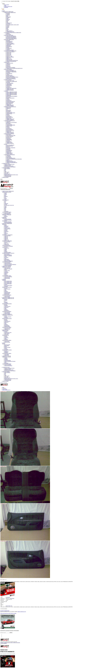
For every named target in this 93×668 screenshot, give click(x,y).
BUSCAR (11, 188)
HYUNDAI (8, 23)
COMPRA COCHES (7, 165)
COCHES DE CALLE (5, 163)
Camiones (5, 357)
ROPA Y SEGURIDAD (8, 69)
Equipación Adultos (7, 292)
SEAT (7, 21)
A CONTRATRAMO (7, 176)
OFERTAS (8, 33)
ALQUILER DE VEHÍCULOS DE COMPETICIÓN (12, 32)
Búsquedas (6, 216)
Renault (5, 194)
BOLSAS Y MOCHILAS (10, 76)
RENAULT (8, 15)
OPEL (7, 22)
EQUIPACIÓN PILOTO (10, 130)
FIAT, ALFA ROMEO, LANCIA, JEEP (12, 24)
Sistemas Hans (6, 259)
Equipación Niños (7, 293)
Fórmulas (5, 300)
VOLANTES (8, 64)
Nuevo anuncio (6, 4)
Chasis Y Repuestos (7, 288)
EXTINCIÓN (8, 66)
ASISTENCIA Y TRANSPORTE (9, 154)
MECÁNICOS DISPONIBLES (11, 37)
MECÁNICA (8, 138)
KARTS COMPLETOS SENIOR (11, 94)
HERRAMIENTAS (9, 160)
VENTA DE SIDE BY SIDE (10, 135)
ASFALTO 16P (8, 54)
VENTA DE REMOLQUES (10, 158)
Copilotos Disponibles (7, 219)
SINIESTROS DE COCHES (8, 369)
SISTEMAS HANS (9, 75)
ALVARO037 (8, 597)
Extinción (5, 251)
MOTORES (8, 40)
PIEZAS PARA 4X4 (5, 335)
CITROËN (8, 14)
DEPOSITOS (8, 45)
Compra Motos (6, 354)
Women (9, 605)
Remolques (6, 286)
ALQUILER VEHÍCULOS (6, 213)
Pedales (5, 250)
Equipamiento (6, 351)
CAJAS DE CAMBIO (9, 83)
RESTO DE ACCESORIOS (10, 67)
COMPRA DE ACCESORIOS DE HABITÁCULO (14, 68)
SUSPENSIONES (9, 46)
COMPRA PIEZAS (9, 153)
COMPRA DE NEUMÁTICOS (11, 61)
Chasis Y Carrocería (7, 306)
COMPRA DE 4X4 (9, 142)
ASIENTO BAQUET (9, 63)
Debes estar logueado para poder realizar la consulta (8, 613)
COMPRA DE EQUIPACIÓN (11, 78)
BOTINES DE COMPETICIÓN (11, 71)
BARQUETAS (8, 107)
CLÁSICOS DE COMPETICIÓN (11, 81)
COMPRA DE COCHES (10, 31)
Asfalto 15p (6, 237)
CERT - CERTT (6, 172)
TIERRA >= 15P (8, 58)
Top (11, 605)
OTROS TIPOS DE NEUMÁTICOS (12, 60)
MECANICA (8, 97)
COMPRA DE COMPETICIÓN (11, 88)
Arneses (5, 248)
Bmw (5, 195)
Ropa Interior (6, 257)
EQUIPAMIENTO (9, 150)
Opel (5, 202)
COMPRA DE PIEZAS (10, 90)
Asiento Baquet (6, 247)
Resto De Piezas (6, 294)
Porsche (5, 198)
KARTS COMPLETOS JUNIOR (11, 93)
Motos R (5, 346)
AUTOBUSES (8, 156)
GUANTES (8, 72)
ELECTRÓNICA (9, 42)
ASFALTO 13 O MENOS (10, 51)
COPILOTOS (4, 218)
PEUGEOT (8, 13)
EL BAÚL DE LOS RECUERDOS (9, 166)
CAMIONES (8, 155)
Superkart (5, 284)
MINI (7, 28)
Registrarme (6, 7)
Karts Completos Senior (8, 283)
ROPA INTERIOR (9, 73)
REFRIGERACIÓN (9, 41)
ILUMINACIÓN (9, 48)
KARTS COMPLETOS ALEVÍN (11, 91)
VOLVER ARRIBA (3, 643)
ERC (5, 170)
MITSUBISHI (8, 16)
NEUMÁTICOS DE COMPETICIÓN (10, 50)
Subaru (5, 200)
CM (6, 109)
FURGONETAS (8, 157)
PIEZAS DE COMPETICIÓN (9, 39)
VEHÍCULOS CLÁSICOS (6, 266)
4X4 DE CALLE (9, 137)
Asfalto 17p (6, 239)
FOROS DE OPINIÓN (6, 167)
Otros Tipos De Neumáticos (8, 246)
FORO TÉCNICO (7, 173)
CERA (5, 171)
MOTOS (5, 144)
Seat (5, 201)
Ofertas (5, 215)
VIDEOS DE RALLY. (7, 175)
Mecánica (5, 304)
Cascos (5, 258)
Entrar (5, 5)
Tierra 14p (5, 242)
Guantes (5, 256)
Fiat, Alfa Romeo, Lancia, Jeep (9, 205)
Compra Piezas (6, 355)
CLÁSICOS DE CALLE (10, 80)
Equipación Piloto (7, 326)
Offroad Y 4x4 (6, 244)
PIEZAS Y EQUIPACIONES (7, 287)
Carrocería (5, 229)
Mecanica (5, 319)
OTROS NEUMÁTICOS (6, 245)
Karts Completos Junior (7, 282)
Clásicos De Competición (8, 268)
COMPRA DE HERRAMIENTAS (11, 162)
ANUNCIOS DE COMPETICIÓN (7, 11)
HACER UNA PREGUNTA (4, 610)
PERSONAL (4, 217)
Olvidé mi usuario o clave (8, 6)
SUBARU (7, 17)
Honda (5, 207)
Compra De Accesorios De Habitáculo (10, 264)
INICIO (3, 10)
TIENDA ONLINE (5, 177)
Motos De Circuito (7, 344)
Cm (4, 301)
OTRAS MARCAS (9, 30)
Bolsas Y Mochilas (7, 260)
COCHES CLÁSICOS (7, 79)
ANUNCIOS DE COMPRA (6, 212)
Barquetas (5, 299)
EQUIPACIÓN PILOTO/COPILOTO (8, 253)
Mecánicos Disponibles (7, 221)
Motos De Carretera (7, 347)
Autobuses (6, 358)
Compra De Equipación (8, 265)
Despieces (5, 350)
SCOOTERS (8, 148)
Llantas (5, 290)
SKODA (7, 20)
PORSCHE (8, 19)
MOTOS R (8, 146)
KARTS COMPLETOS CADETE (11, 92)
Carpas (5, 362)
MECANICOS (4, 220)
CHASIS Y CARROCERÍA (10, 112)
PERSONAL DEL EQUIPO (8, 35)
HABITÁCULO (6, 62)
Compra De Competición (8, 276)
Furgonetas (6, 359)
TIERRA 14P (8, 57)
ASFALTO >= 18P (9, 56)
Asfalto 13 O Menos (7, 235)
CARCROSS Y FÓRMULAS (7, 314)
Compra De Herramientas (8, 365)
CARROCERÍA (8, 44)
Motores (5, 225)
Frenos (5, 232)
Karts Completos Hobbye (8, 285)
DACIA (7, 29)
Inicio (3, 387)
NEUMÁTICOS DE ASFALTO (7, 234)
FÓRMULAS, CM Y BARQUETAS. (10, 106)
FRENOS (7, 47)
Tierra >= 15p (6, 243)
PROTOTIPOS (8, 110)
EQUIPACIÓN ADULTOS (10, 101)
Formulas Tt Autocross (7, 316)
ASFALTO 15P (8, 53)
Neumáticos (6, 291)
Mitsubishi (5, 196)
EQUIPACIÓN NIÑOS (10, 102)
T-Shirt (7, 605)
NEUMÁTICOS (8, 87)
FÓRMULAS (8, 108)
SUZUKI (7, 26)
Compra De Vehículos (7, 364)
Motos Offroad (6, 345)
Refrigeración (6, 226)
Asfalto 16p (6, 238)
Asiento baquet (12, 598)
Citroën (5, 193)
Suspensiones (6, 231)
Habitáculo (6, 273)
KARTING (4, 279)
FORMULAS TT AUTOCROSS (11, 122)
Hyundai (5, 204)
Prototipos (5, 331)
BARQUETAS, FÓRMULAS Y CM (8, 297)
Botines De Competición (8, 255)
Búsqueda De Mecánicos (8, 222)
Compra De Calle (7, 277)
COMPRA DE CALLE (10, 89)
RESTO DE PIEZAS (9, 103)
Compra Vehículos (7, 312)
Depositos (5, 230)
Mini (5, 208)
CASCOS (7, 74)
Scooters (5, 348)
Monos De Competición (8, 254)
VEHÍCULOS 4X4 (5, 330)
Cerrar (3, 3)
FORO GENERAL (7, 168)
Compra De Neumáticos (8, 263)
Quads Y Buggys (6, 333)
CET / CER (6, 376)
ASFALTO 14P (8, 52)
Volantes (5, 249)
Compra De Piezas (7, 262)
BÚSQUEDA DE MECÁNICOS (11, 38)
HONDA (7, 27)
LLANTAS (8, 49)
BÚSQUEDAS (8, 34)
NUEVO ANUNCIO (3, 382)
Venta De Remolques (7, 360)
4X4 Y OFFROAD (5, 329)
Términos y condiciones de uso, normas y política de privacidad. (10, 642)
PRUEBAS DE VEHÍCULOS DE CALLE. (11, 174)
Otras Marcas (6, 211)
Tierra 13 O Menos (7, 241)
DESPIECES (8, 149)
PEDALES (8, 65)
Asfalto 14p (6, 236)
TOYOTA (7, 25)
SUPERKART (8, 95)
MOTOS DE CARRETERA (10, 147)
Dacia (5, 209)
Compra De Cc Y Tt (7, 328)
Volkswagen (6, 203)
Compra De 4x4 (6, 341)
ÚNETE (11, 632)
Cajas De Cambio (7, 227)
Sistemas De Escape (7, 228)
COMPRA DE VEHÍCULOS (10, 161)
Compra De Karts (7, 295)
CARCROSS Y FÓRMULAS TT (9, 120)
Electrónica (6, 305)
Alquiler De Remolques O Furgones (9, 361)
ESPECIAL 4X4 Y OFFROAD (9, 133)
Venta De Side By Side (7, 332)
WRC (5, 169)
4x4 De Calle (6, 334)
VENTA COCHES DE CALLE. (9, 164)
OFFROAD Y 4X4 (9, 59)
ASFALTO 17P (8, 55)
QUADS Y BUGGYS (9, 136)
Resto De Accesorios (7, 252)
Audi (5, 210)
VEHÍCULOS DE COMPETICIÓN (10, 12)
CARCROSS (8, 121)
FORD (7, 18)
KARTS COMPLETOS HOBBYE (11, 96)
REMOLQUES (8, 104)
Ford (5, 197)
